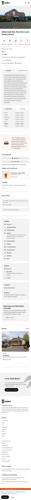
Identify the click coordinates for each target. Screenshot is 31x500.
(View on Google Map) (19, 57)
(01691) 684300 (8, 60)
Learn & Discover (6, 441)
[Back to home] (6, 3)
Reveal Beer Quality (7, 48)
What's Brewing (5, 461)
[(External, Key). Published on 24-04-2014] (15, 347)
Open (5, 54)
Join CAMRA (4, 420)
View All (27, 328)
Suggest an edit (9, 317)
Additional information (22, 70)
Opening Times (8, 108)
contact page (22, 410)
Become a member (7, 204)
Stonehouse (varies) (21, 185)
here (10, 470)
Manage (13, 497)
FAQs (15, 410)
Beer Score (16, 158)
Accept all (5, 497)
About (3, 422)
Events (3, 431)
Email (5, 63)
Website (12, 63)
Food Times (22, 108)
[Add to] (27, 334)
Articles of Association (7, 449)
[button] (28, 345)
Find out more (17, 148)
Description (8, 70)
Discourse (4, 458)
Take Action (4, 429)
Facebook (19, 63)
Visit (3, 424)
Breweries (4, 433)
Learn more (13, 493)
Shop (3, 443)
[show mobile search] (26, 2)
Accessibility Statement (7, 447)
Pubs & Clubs (4, 427)
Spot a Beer (16, 161)
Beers (3, 436)
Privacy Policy (5, 445)
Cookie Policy (5, 452)
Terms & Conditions (6, 456)
